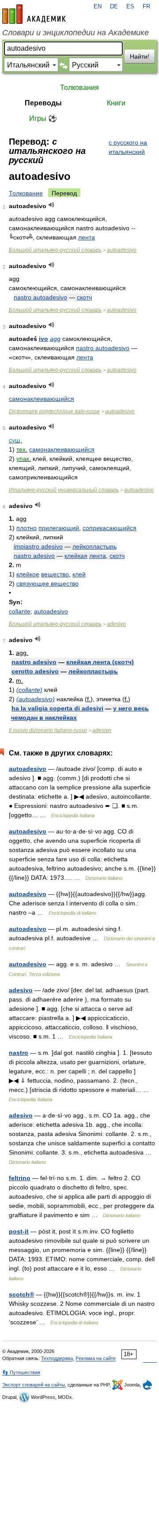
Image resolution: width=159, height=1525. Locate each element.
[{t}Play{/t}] (51, 205)
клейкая (75, 555)
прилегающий (58, 527)
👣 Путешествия (21, 1372)
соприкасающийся (109, 527)
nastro (18, 1052)
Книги (116, 103)
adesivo (116, 624)
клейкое (27, 574)
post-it (19, 1231)
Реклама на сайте (96, 1358)
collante (19, 611)
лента (86, 237)
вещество (55, 574)
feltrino (19, 1177)
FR (146, 7)
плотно (26, 527)
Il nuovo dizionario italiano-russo (48, 730)
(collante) (29, 689)
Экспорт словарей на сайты (33, 1384)
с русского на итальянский (128, 147)
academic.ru (34, 14)
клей (79, 574)
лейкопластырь (94, 546)
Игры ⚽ (43, 118)
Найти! (139, 56)
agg (55, 338)
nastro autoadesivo (40, 297)
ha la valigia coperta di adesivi (57, 708)
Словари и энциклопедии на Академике (75, 32)
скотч (84, 297)
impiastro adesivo (38, 546)
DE (114, 7)
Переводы (43, 103)
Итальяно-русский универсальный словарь (64, 490)
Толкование (26, 193)
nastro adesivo (34, 555)
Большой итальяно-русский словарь (55, 250)
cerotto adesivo (35, 671)
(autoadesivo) (35, 699)
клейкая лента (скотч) (100, 661)
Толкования (79, 87)
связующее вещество (47, 583)
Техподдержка (57, 1358)
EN (98, 7)
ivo (43, 338)
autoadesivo (121, 250)
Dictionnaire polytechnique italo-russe (54, 411)
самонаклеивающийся (41, 398)
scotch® (21, 1294)
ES (130, 7)
